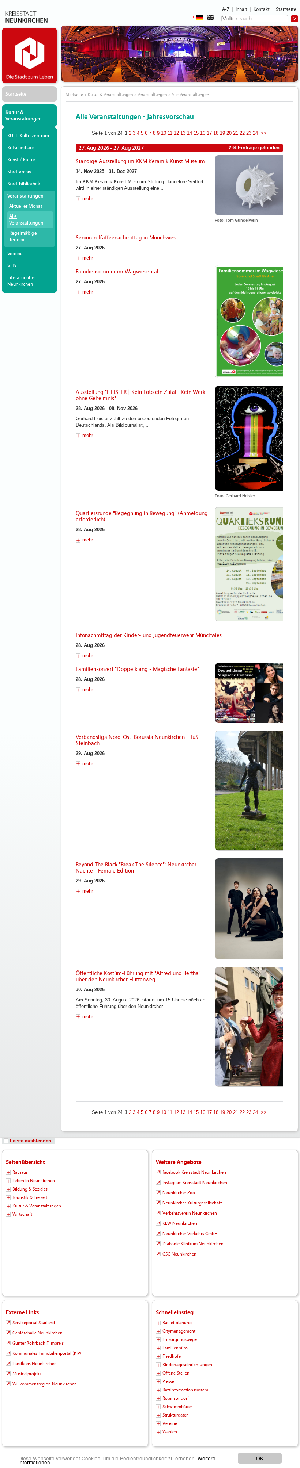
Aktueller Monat (25, 206)
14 (189, 133)
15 (196, 133)
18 (215, 133)
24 (255, 133)
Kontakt (262, 9)
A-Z (225, 9)
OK (259, 1458)
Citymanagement (178, 1331)
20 (229, 133)
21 (235, 133)
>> (264, 133)
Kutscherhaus (20, 148)
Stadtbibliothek (23, 184)
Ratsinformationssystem (185, 1389)
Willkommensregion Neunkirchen (44, 1384)
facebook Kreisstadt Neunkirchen (194, 1172)
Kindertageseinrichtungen (187, 1364)
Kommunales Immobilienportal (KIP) (46, 1353)
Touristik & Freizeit (29, 1197)
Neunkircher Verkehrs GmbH (190, 1233)
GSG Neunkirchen (179, 1254)
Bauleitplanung (177, 1322)
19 (222, 133)
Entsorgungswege (179, 1339)
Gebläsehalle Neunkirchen (37, 1332)
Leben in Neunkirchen (33, 1180)
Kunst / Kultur (21, 160)
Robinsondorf (175, 1398)
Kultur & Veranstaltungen (23, 116)
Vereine (15, 254)
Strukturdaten (175, 1415)
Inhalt (242, 9)
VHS (11, 266)
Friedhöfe (171, 1356)
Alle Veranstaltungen (26, 220)
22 (242, 133)
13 (182, 133)
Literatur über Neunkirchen (21, 281)
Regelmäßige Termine (23, 236)
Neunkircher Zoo (178, 1192)
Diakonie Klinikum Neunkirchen (193, 1243)
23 (248, 133)
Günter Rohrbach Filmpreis (38, 1343)
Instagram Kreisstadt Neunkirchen (194, 1182)
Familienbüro (175, 1347)
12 (176, 133)
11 (170, 133)
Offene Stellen (176, 1373)
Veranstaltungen (25, 196)
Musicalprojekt (26, 1373)
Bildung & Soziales (30, 1189)
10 (163, 133)
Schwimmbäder (177, 1406)
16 (202, 133)
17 (209, 133)
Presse (168, 1381)
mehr (87, 198)
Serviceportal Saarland (33, 1322)
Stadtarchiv (19, 172)
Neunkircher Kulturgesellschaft (192, 1203)
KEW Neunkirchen (179, 1223)
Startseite (286, 9)
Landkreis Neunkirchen (34, 1363)
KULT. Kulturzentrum (28, 136)
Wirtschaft (22, 1214)
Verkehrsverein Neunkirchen (189, 1213)
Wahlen (169, 1431)
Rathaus (20, 1172)
